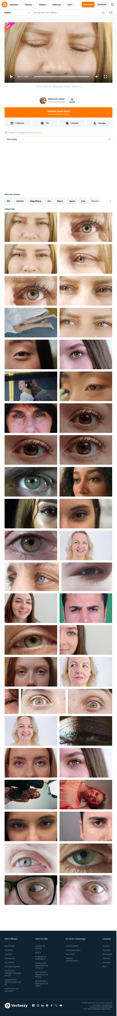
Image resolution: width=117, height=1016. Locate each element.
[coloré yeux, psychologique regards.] (85, 321)
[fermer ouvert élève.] (85, 226)
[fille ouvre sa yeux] (31, 825)
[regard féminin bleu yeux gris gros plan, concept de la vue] (32, 575)
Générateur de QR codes (12, 988)
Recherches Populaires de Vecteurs (40, 964)
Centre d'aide (70, 944)
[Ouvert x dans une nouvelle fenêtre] (56, 1004)
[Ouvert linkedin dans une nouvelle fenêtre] (42, 1004)
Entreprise (10, 957)
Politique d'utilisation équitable (94, 1007)
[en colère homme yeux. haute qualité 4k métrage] (85, 607)
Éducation (9, 961)
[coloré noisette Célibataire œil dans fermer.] (85, 258)
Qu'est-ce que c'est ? (34, 132)
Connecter (101, 4)
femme (20, 200)
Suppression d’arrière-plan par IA (11, 980)
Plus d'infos (12, 138)
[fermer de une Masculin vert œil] (31, 480)
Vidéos (42, 4)
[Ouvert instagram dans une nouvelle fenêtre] (38, 1004)
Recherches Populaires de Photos (40, 973)
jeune (72, 200)
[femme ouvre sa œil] (85, 512)
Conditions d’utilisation (100, 1003)
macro (60, 200)
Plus (69, 4)
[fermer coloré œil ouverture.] (43, 700)
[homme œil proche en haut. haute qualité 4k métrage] (85, 825)
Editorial (56, 4)
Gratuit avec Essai (58, 112)
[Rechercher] (103, 12)
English (104, 944)
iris (49, 200)
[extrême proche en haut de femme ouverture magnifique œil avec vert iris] (31, 639)
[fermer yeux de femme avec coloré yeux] (31, 258)
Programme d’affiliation (40, 956)
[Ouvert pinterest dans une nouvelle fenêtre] (47, 1004)
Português (105, 952)
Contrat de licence (39, 945)
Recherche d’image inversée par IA (12, 971)
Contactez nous (71, 948)
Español (104, 948)
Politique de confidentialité (98, 1005)
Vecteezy (9, 948)
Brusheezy (10, 944)
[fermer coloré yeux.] (85, 289)
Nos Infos (68, 952)
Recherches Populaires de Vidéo (40, 982)
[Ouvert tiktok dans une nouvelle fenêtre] (52, 1004)
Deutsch (104, 957)
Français (104, 961)
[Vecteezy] (4, 4)
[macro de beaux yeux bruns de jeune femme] (31, 512)
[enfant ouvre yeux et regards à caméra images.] (86, 575)
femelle (95, 200)
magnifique (35, 200)
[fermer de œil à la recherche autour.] (90, 700)
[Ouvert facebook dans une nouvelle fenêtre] (33, 1004)
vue (83, 200)
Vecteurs (14, 4)
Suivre (72, 102)
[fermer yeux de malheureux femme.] (31, 226)
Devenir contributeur (70, 958)
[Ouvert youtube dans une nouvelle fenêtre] (61, 1004)
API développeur (12, 965)
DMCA (37, 951)
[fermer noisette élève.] (31, 289)
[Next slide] (105, 200)
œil (8, 200)
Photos (28, 4)
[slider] (62, 76)
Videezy (8, 952)
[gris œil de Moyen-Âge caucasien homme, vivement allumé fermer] (31, 857)
